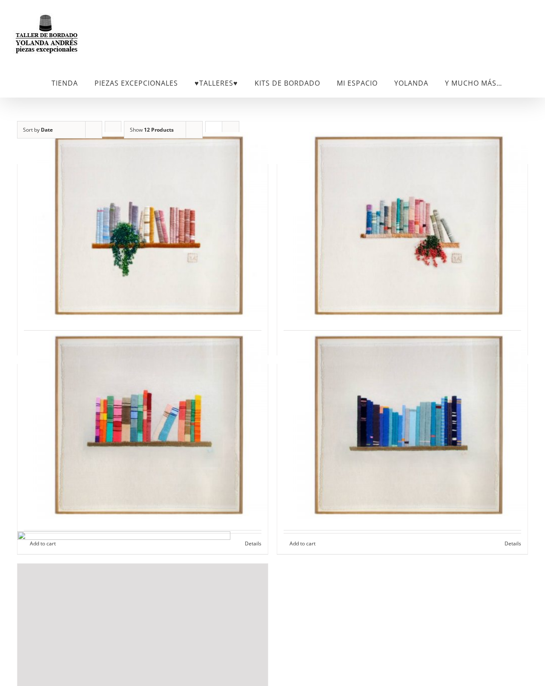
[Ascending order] (113, 129)
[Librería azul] (402, 425)
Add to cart (303, 543)
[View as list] (230, 129)
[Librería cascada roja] (402, 225)
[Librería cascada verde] (142, 225)
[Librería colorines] (142, 425)
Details (513, 543)
